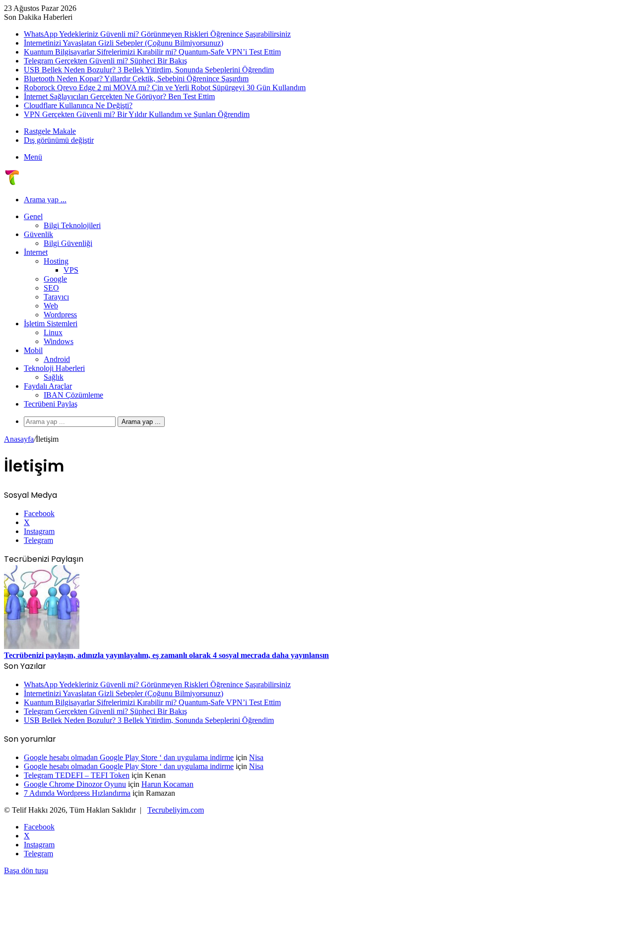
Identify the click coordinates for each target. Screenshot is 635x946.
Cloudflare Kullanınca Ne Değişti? (78, 105)
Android (57, 359)
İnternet (36, 252)
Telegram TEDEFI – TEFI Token (76, 775)
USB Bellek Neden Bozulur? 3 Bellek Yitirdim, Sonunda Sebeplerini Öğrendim (149, 69)
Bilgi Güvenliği (68, 243)
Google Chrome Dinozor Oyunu (75, 784)
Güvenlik (38, 234)
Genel (33, 216)
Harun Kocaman (167, 784)
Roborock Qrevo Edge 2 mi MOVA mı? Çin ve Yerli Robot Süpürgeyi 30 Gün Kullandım (165, 87)
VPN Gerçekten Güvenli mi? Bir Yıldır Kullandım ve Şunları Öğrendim (137, 114)
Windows (58, 341)
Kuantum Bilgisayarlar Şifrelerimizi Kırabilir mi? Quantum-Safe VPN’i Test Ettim (152, 52)
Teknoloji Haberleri (54, 368)
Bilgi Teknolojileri (72, 225)
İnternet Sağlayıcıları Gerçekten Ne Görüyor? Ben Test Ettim (119, 96)
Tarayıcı (56, 297)
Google (55, 279)
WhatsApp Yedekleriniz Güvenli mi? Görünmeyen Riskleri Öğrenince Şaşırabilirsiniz (157, 34)
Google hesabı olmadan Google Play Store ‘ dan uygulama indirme (129, 757)
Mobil (33, 350)
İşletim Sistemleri (50, 323)
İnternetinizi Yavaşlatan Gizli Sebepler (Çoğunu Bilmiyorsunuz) (123, 43)
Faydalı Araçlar (48, 386)
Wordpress (60, 314)
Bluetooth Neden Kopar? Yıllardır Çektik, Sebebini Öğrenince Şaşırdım (136, 78)
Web (51, 305)
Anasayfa (19, 439)
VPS (71, 270)
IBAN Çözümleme (73, 395)
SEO (51, 288)
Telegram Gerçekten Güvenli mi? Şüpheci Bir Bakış (105, 61)
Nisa (256, 757)
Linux (53, 332)
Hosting (56, 261)
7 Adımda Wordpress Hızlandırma (77, 793)
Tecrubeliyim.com (175, 810)
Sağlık (54, 377)
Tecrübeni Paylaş (50, 404)
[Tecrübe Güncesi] (12, 182)
